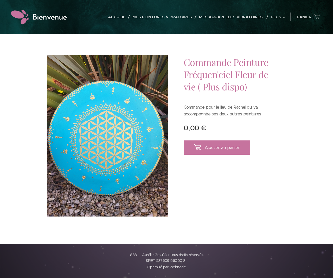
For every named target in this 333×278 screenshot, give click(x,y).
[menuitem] (118, 16)
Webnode (177, 267)
